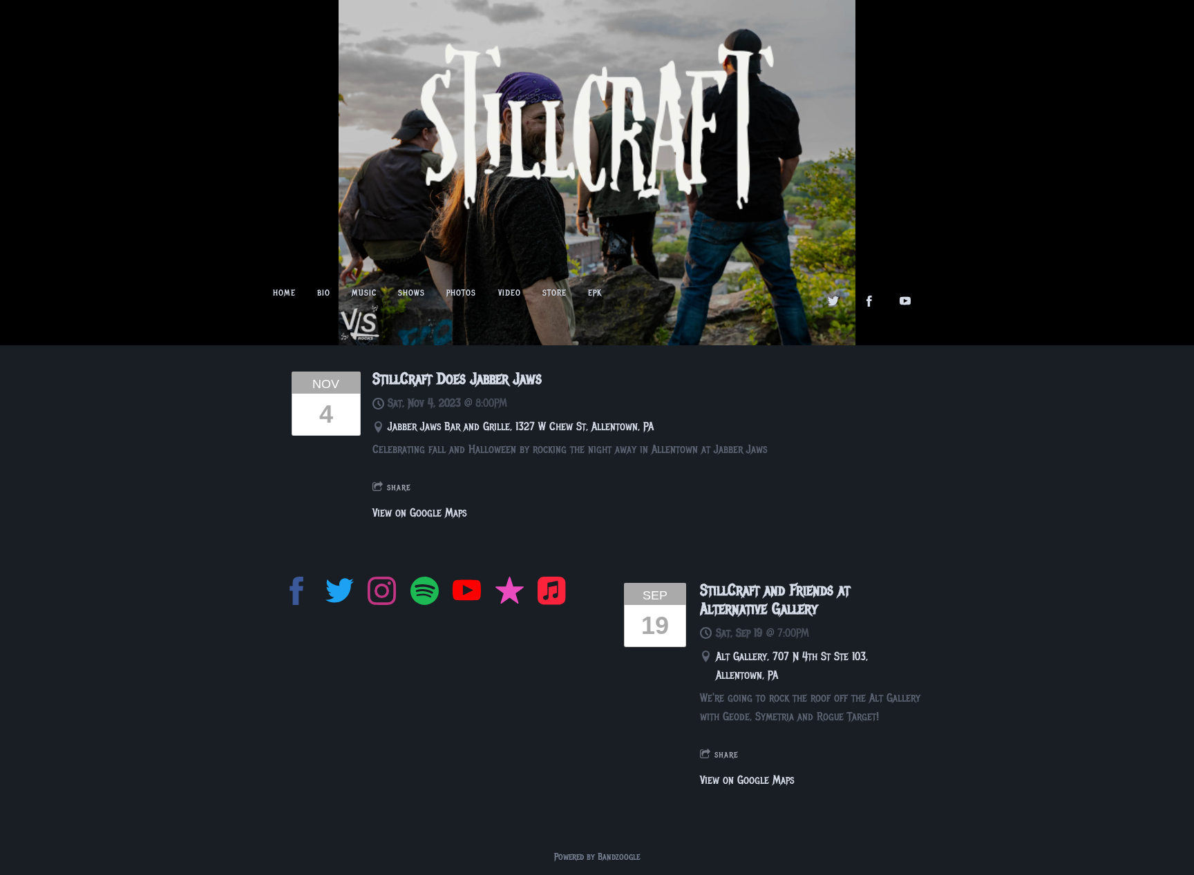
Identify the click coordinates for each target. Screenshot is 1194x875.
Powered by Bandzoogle (597, 857)
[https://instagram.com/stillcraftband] (382, 593)
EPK (595, 293)
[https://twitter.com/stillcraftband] (339, 593)
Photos (461, 293)
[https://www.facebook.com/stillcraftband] (297, 593)
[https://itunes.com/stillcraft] (509, 593)
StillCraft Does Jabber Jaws (457, 379)
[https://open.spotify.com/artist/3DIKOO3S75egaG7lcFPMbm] (424, 593)
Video (509, 293)
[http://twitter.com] (833, 301)
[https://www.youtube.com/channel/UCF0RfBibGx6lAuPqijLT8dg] (467, 593)
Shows (411, 293)
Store (554, 293)
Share (398, 487)
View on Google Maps (419, 513)
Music (364, 293)
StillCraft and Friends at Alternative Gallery (775, 599)
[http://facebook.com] (869, 301)
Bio (323, 293)
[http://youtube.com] (905, 301)
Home (284, 293)
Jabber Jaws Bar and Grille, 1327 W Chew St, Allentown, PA (521, 426)
